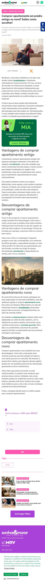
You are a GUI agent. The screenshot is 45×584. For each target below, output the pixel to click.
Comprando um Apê (16, 11)
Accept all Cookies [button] (10, 574)
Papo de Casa (7, 550)
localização (15, 164)
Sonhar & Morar (9, 2)
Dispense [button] (23, 574)
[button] (11, 579)
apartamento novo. (32, 302)
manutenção (18, 251)
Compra (7, 465)
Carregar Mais (22, 514)
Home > (6, 11)
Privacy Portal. (9, 568)
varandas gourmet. (28, 325)
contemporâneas (19, 317)
